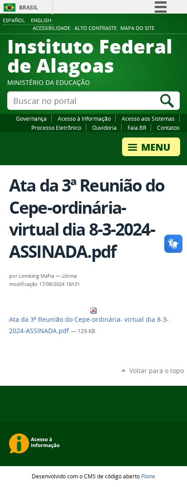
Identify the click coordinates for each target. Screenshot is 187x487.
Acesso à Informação (84, 118)
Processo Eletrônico (56, 127)
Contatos (168, 127)
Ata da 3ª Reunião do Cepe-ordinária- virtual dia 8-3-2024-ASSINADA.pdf (89, 325)
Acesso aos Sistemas (148, 118)
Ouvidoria (104, 127)
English (41, 20)
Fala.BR (137, 127)
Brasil (28, 7)
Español (14, 20)
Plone (148, 476)
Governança (31, 118)
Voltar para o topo (156, 370)
